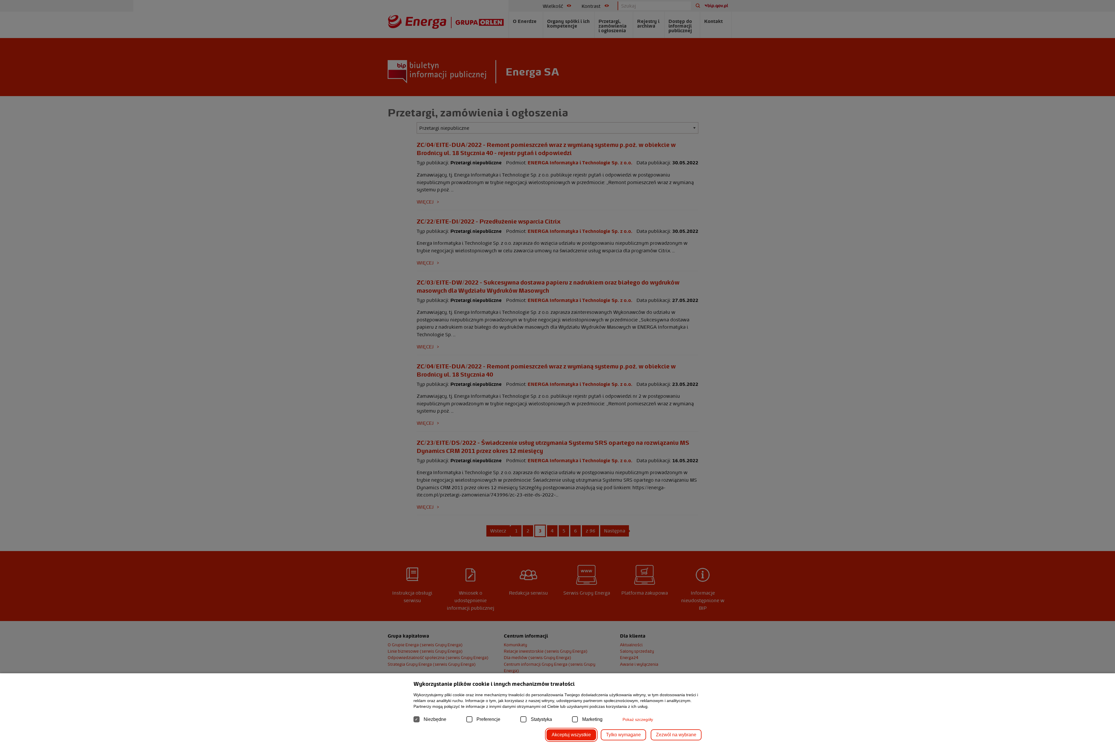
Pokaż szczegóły (638, 719)
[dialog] (557, 372)
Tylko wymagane (623, 734)
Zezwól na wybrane (676, 734)
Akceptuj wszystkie (571, 734)
